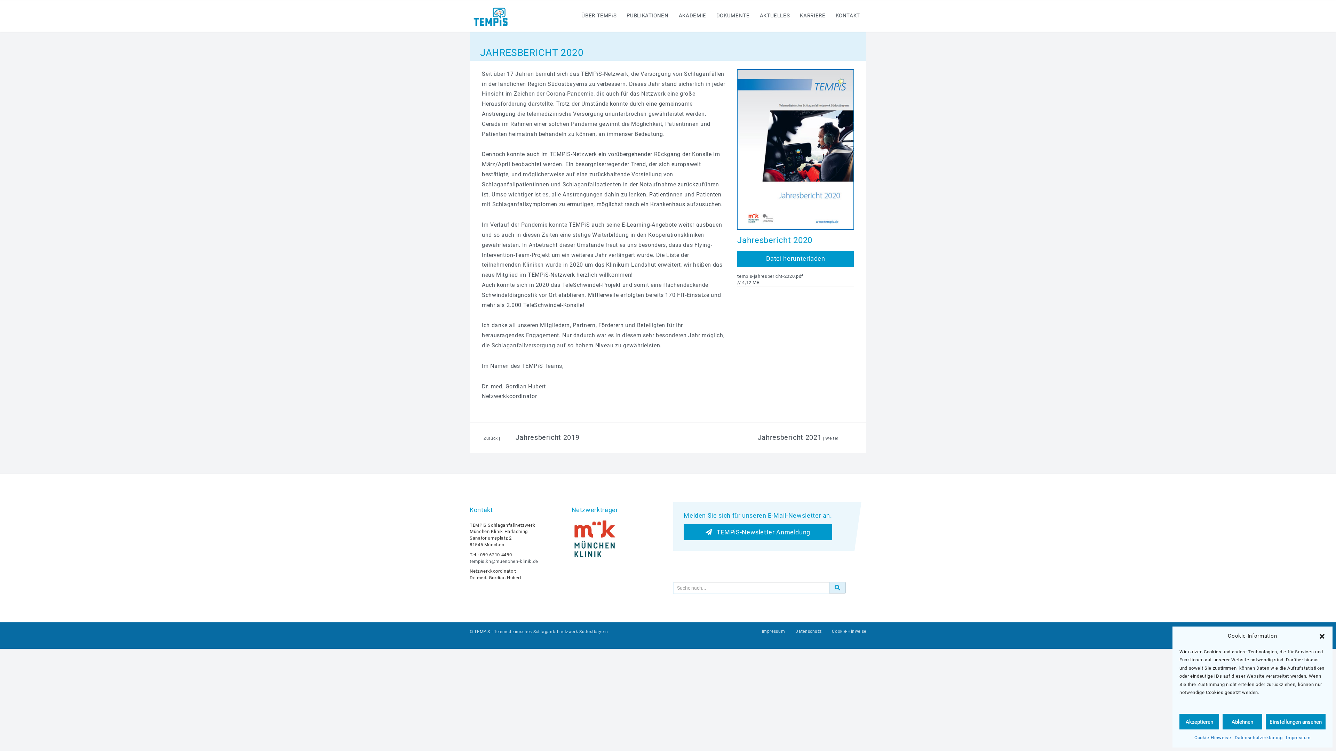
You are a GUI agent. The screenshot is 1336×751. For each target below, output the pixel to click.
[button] (1322, 636)
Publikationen (647, 16)
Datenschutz (808, 631)
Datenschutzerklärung (1259, 737)
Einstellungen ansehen (1296, 722)
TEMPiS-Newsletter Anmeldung (761, 532)
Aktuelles (775, 16)
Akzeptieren (1199, 722)
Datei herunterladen (795, 258)
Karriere (812, 16)
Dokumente (733, 16)
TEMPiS (482, 631)
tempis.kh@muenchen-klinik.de (504, 561)
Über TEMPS (599, 16)
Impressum (1298, 737)
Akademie (692, 16)
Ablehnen (1242, 722)
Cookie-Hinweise (1212, 737)
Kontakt (848, 16)
